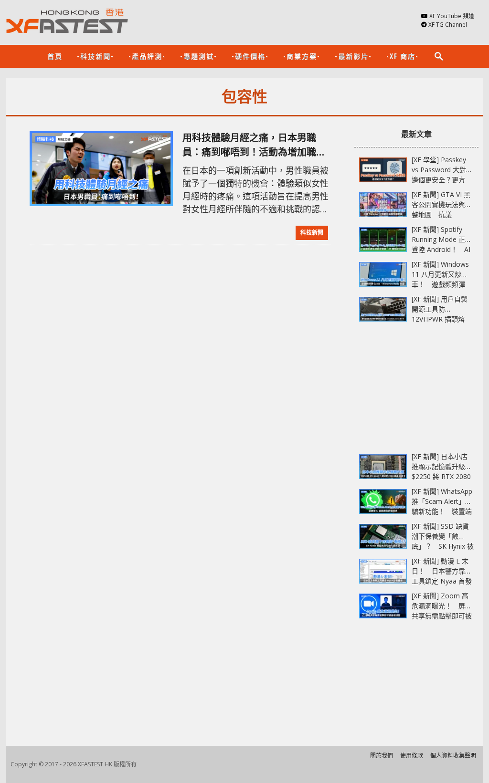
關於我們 (381, 756)
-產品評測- (147, 56)
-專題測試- (198, 56)
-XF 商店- (402, 56)
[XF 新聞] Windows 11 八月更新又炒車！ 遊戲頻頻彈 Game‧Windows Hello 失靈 (440, 284)
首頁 (55, 56)
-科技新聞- (95, 56)
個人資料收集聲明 (453, 756)
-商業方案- (301, 56)
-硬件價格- (250, 56)
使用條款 (411, 756)
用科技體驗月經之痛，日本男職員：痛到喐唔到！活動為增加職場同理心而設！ (254, 145)
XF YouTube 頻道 (451, 16)
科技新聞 (311, 233)
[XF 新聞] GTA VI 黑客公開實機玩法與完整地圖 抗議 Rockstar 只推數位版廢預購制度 (442, 214)
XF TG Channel (447, 25)
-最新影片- (353, 56)
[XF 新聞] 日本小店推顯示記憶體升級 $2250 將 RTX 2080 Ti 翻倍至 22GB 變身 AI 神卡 (443, 476)
